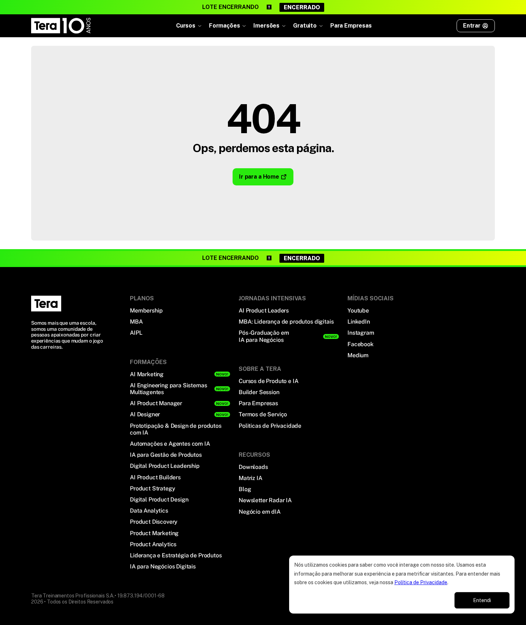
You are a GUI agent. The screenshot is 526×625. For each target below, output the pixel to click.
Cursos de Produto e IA (268, 381)
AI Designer (145, 414)
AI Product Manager (156, 403)
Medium (358, 355)
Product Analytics (153, 544)
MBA (136, 321)
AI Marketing (147, 374)
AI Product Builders (155, 477)
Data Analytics (149, 510)
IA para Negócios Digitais (163, 566)
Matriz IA (250, 478)
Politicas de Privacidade (270, 425)
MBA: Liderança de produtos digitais (286, 321)
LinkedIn (358, 321)
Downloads (253, 467)
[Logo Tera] (46, 303)
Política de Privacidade (420, 582)
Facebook (360, 344)
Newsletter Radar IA (265, 500)
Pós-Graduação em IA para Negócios (264, 336)
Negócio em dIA (260, 511)
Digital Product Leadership (165, 465)
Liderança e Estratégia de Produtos (176, 555)
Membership (146, 310)
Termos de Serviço (263, 414)
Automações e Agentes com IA (170, 443)
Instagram (360, 332)
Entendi (482, 600)
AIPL (136, 332)
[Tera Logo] (61, 26)
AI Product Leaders (264, 310)
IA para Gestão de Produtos (166, 454)
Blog (245, 489)
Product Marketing (154, 533)
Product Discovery (153, 521)
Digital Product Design (159, 499)
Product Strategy (152, 488)
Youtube (358, 310)
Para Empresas (351, 25)
